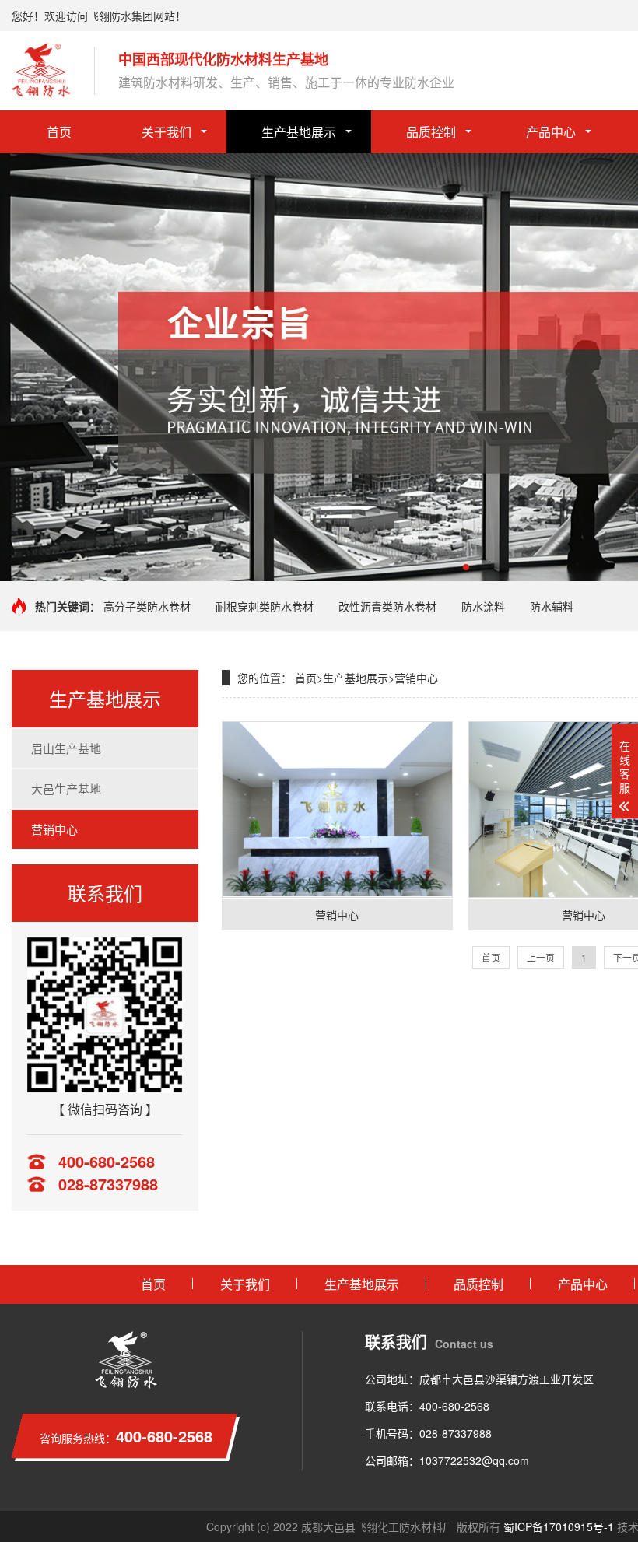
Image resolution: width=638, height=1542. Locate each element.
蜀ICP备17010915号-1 (558, 1526)
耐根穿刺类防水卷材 (265, 606)
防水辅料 (551, 606)
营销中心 (54, 829)
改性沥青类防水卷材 (387, 606)
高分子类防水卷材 (147, 606)
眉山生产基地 (66, 748)
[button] (466, 567)
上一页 (541, 957)
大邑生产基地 (66, 788)
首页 (59, 132)
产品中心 (551, 132)
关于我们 (166, 132)
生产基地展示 (298, 132)
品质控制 (431, 132)
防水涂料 (483, 606)
